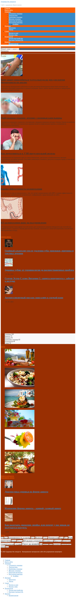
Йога (66, 538)
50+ (2, 538)
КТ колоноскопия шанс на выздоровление (23, 222)
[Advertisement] (38, 318)
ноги (3, 546)
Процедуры (66, 541)
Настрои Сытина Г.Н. (16, 40)
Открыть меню (6, 47)
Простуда (58, 541)
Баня (6, 538)
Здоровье (8, 12)
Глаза (45, 538)
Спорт (7, 31)
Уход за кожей (30, 543)
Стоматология (7, 544)
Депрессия (53, 537)
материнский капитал (66, 544)
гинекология (46, 544)
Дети (61, 538)
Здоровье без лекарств (8, 1)
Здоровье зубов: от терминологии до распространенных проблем (39, 270)
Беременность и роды (19, 537)
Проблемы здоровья (15, 17)
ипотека (51, 544)
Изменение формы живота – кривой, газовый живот (33, 508)
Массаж (20, 541)
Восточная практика (15, 22)
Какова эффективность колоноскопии (21, 189)
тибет (7, 547)
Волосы (39, 537)
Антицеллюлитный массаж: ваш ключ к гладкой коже (34, 297)
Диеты (11, 29)
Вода (33, 538)
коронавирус (57, 544)
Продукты (12, 28)
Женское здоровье (15, 19)
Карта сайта (9, 10)
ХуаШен (15, 24)
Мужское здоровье (33, 540)
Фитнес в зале (13, 33)
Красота (7, 42)
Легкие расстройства (16, 38)
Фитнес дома (13, 35)
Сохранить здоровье (15, 13)
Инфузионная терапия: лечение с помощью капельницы (31, 118)
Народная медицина (15, 21)
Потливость (48, 541)
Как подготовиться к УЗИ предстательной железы (28, 153)
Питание (8, 26)
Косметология (13, 44)
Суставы (17, 544)
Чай (40, 544)
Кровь (13, 541)
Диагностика (13, 15)
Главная (7, 8)
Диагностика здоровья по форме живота (26, 491)
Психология (9, 37)
